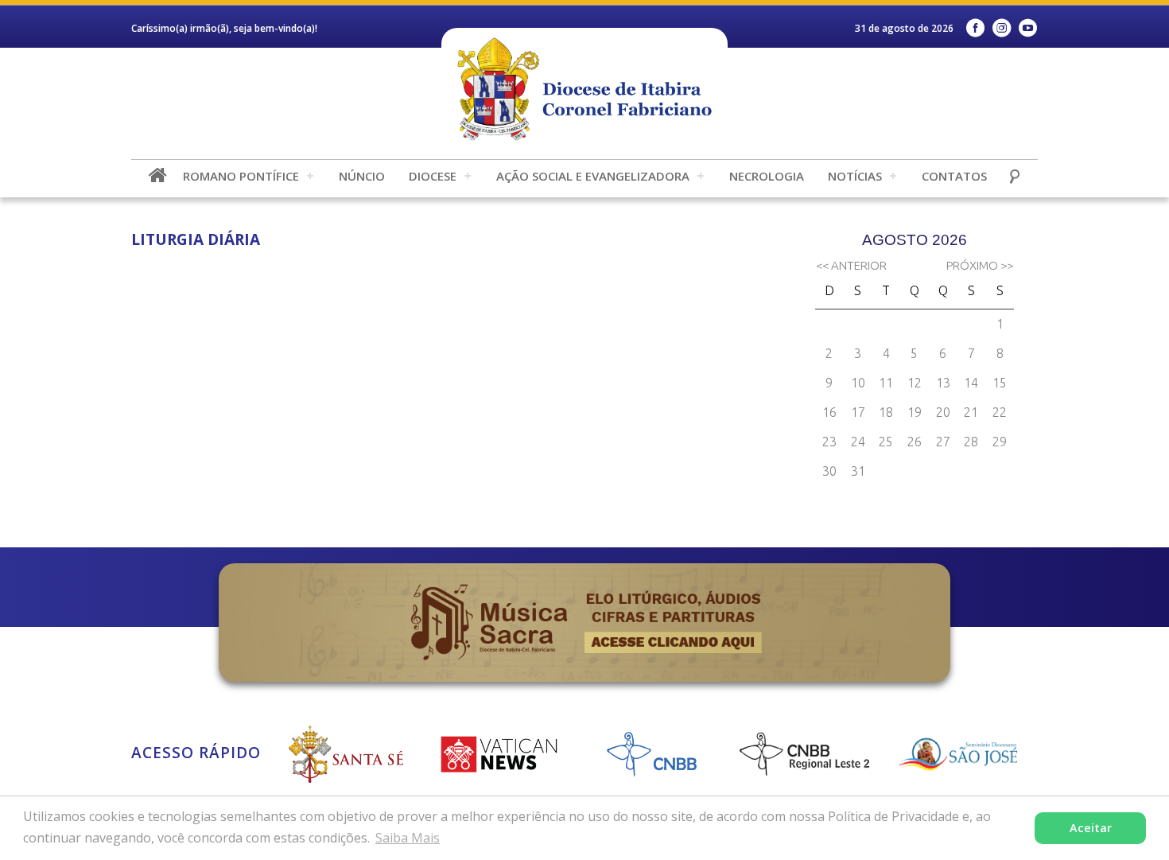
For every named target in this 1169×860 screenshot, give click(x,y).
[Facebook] (975, 28)
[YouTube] (1028, 28)
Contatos (954, 176)
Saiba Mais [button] (407, 837)
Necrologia (766, 176)
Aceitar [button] (1091, 827)
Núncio (362, 176)
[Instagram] (1002, 28)
